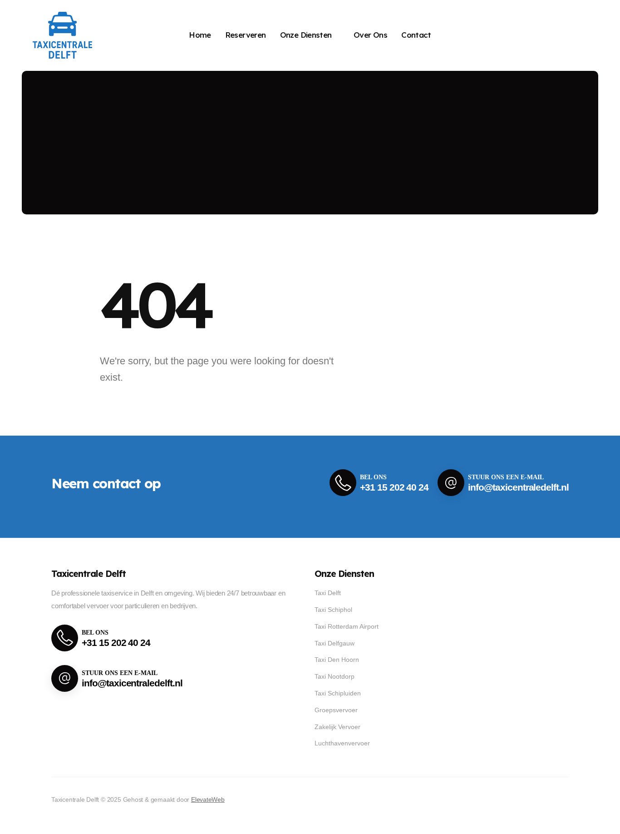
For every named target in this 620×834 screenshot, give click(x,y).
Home (200, 35)
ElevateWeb (208, 799)
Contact (416, 35)
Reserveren (245, 35)
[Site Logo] (62, 35)
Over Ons (370, 35)
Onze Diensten (306, 35)
